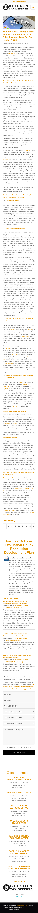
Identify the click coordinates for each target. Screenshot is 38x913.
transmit (7, 423)
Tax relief (21, 43)
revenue (15, 423)
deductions (31, 370)
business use (9, 363)
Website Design (8, 907)
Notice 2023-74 (12, 54)
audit (30, 478)
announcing (6, 159)
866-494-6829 (21, 1)
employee (22, 382)
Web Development (17, 907)
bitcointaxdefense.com (22, 905)
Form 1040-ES (16, 406)
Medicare (29, 330)
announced (27, 150)
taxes (12, 330)
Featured (16, 43)
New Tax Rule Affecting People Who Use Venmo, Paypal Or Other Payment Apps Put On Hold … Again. (18, 35)
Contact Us (19, 896)
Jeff (27, 43)
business (7, 348)
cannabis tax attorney (9, 510)
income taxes (25, 336)
